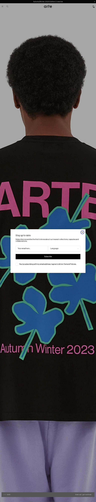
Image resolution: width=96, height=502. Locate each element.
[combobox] (63, 248)
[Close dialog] (82, 232)
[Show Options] (78, 248)
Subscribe (48, 257)
